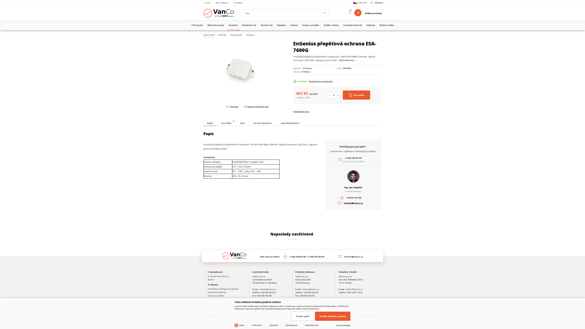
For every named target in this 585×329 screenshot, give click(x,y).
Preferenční (257, 325)
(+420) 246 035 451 (353, 158)
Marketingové (291, 325)
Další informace (346, 60)
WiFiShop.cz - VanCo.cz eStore (220, 13)
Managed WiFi (236, 35)
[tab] (209, 123)
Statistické (273, 325)
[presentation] (209, 123)
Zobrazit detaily (343, 325)
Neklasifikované (312, 325)
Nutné (241, 325)
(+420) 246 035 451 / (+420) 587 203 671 (307, 256)
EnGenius (250, 35)
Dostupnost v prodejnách (321, 81)
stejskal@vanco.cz (353, 203)
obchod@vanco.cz (353, 256)
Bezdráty (222, 35)
